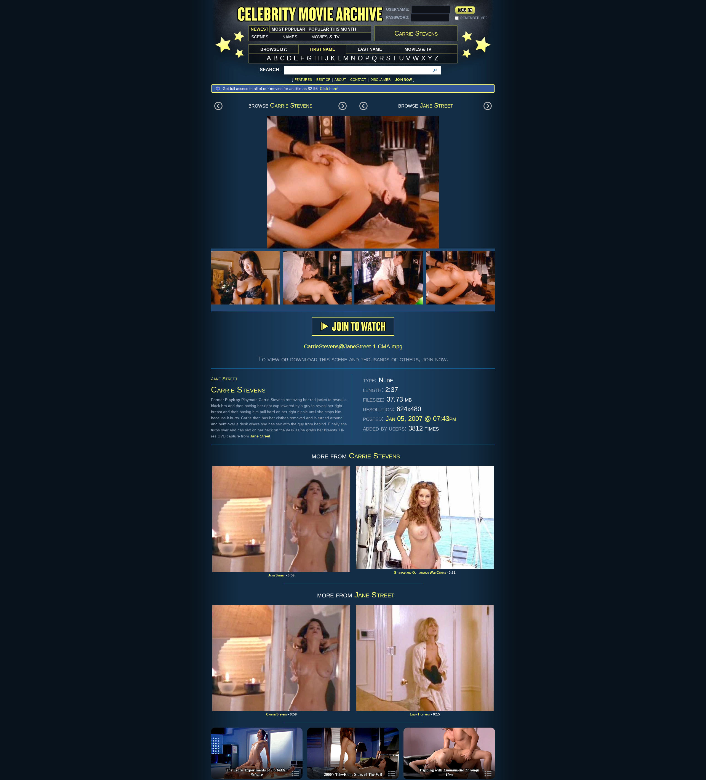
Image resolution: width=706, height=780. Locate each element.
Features (303, 80)
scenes (259, 36)
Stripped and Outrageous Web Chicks (420, 573)
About (340, 80)
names (289, 36)
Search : (271, 69)
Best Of (323, 80)
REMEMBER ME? (473, 18)
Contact (358, 80)
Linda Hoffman (420, 714)
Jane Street (436, 105)
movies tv (325, 36)
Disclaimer (380, 80)
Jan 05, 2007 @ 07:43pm (421, 418)
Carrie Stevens (291, 105)
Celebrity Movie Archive (310, 14)
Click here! (329, 88)
